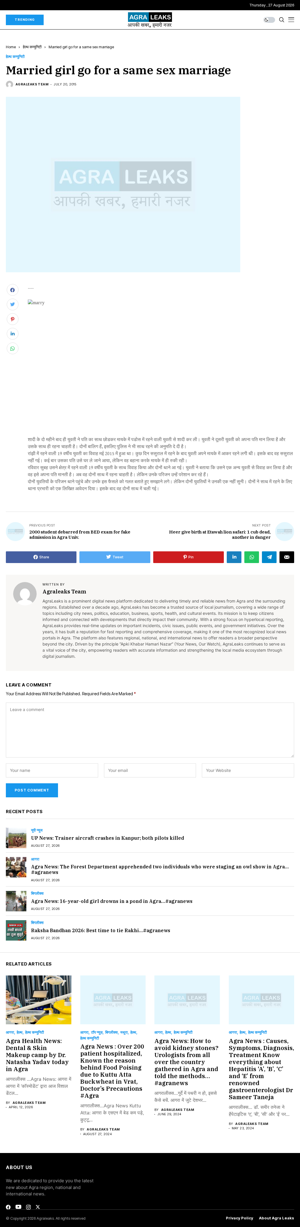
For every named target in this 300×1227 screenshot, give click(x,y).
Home (11, 46)
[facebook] (8, 1207)
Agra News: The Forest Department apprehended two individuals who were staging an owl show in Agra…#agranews (160, 869)
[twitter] (38, 1207)
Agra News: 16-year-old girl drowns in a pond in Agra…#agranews (111, 901)
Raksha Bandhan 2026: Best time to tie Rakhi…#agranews (100, 930)
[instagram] (28, 1207)
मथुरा (124, 1032)
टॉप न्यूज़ (97, 1032)
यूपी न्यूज (36, 830)
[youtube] (18, 1207)
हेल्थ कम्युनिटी (32, 46)
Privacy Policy (239, 1218)
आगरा (35, 859)
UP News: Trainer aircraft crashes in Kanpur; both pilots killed (107, 838)
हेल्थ (20, 1032)
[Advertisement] (161, 393)
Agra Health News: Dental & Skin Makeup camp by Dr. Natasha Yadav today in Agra (37, 1055)
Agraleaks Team (32, 84)
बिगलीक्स (37, 893)
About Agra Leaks (276, 1218)
